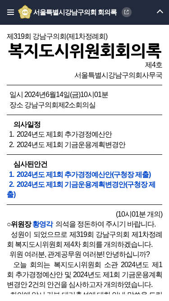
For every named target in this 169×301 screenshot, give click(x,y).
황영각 (42, 224)
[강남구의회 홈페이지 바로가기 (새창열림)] (25, 12)
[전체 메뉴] (8, 12)
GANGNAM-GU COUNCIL (127, 12)
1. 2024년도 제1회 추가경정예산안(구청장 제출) (80, 174)
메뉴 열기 (152, 12)
